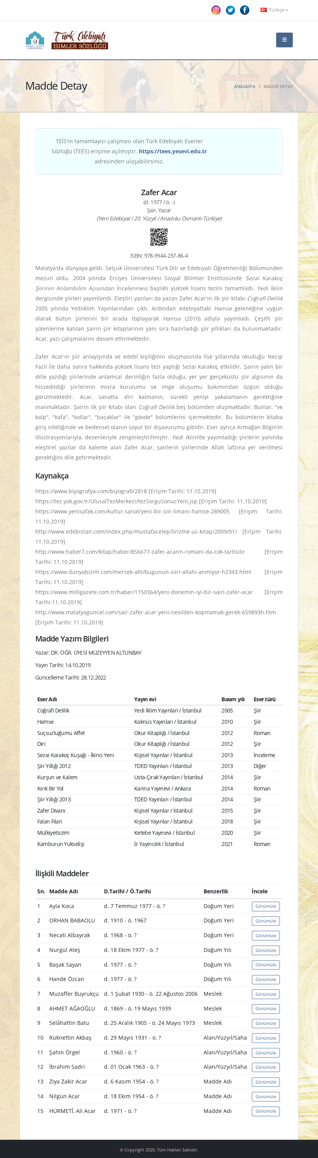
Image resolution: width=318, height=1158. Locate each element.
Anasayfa (244, 86)
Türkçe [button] (276, 10)
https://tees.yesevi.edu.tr (173, 151)
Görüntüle (266, 906)
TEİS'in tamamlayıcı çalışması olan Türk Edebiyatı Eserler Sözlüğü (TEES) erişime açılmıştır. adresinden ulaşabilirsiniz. (129, 151)
